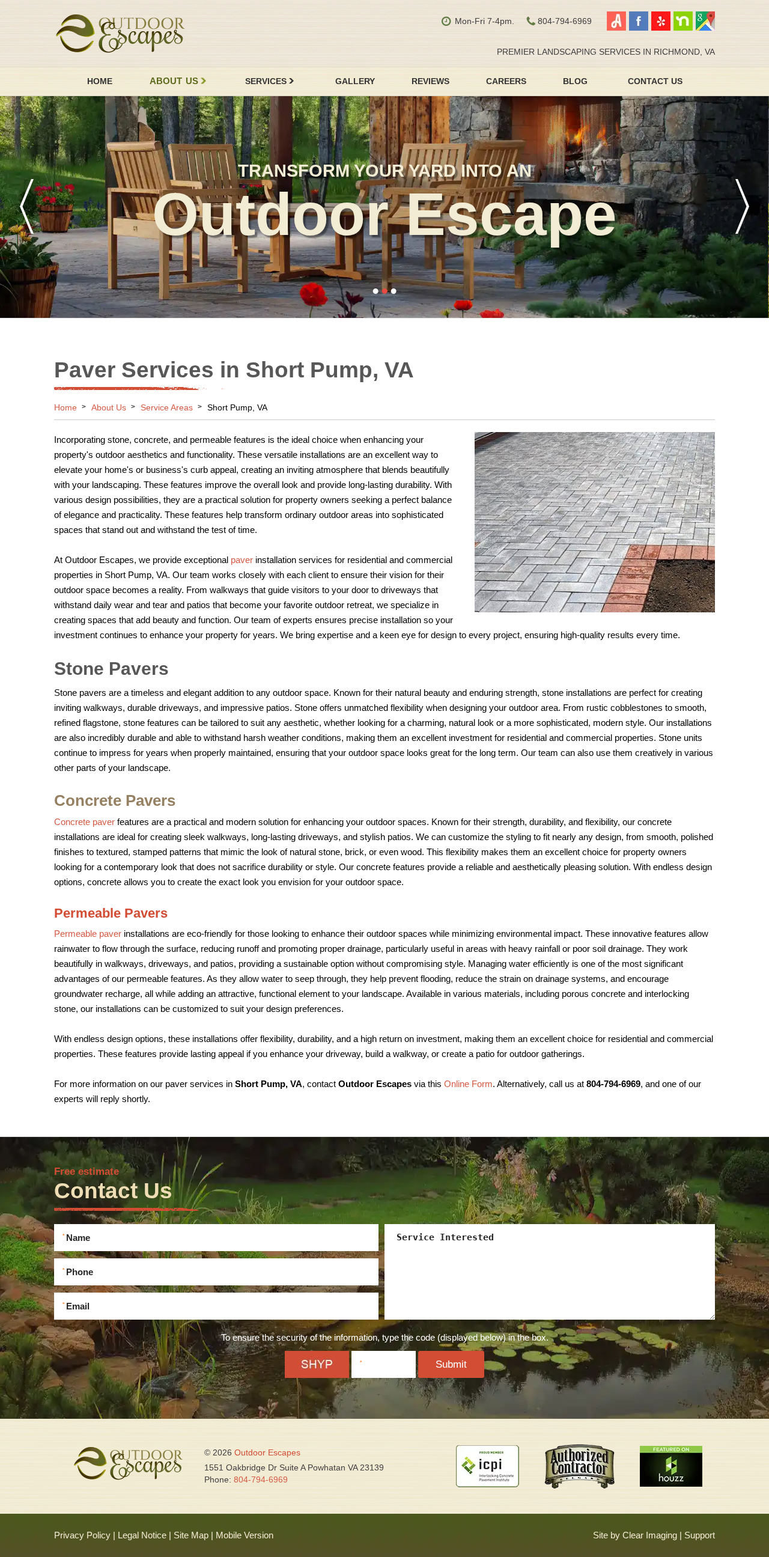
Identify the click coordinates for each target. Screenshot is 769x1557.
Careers (506, 81)
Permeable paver (87, 933)
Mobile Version (244, 1535)
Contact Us (655, 81)
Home (99, 81)
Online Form (468, 1084)
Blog (575, 81)
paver (242, 560)
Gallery (355, 81)
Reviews (430, 81)
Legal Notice (142, 1535)
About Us (174, 81)
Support (699, 1535)
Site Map (191, 1535)
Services (266, 81)
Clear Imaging (649, 1535)
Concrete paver (84, 822)
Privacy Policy (82, 1535)
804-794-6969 (261, 1479)
